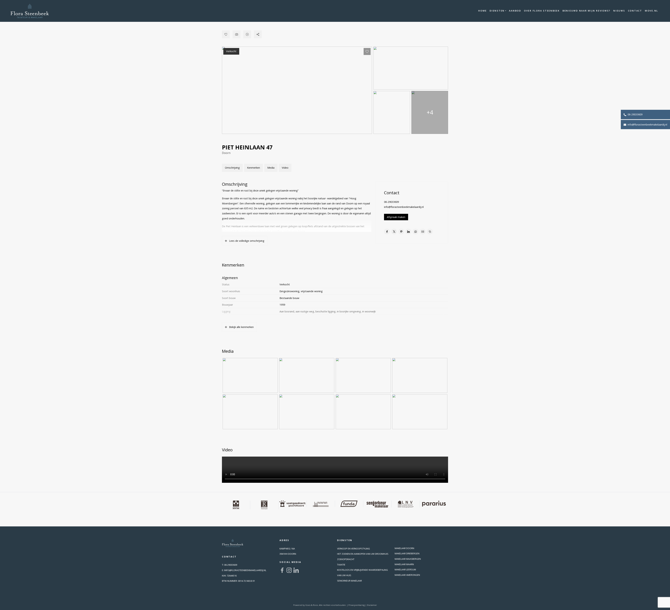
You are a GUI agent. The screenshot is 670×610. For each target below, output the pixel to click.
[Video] (247, 34)
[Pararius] (434, 504)
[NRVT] (264, 505)
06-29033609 (634, 114)
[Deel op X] (394, 231)
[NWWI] (321, 504)
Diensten (497, 10)
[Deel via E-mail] (423, 231)
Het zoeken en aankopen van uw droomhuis (362, 553)
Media (270, 167)
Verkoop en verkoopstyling (353, 548)
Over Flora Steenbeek (542, 10)
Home (482, 10)
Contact (635, 10)
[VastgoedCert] (292, 504)
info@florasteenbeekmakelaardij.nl (647, 124)
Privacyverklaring (356, 605)
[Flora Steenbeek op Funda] (349, 504)
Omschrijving (232, 167)
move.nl (651, 10)
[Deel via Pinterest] (401, 231)
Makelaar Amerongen (407, 574)
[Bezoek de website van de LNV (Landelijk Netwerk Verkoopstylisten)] (406, 504)
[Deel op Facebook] (387, 231)
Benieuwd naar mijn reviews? (587, 10)
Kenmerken (253, 167)
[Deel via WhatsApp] (415, 231)
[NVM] (236, 505)
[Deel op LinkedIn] (408, 231)
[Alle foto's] (236, 34)
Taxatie (341, 564)
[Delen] (258, 34)
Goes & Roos (311, 605)
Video (285, 167)
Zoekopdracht (345, 559)
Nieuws (619, 10)
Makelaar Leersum (405, 569)
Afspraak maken (396, 217)
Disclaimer (372, 605)
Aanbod (515, 10)
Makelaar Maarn (404, 564)
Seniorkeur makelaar (349, 580)
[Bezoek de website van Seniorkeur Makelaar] (377, 504)
